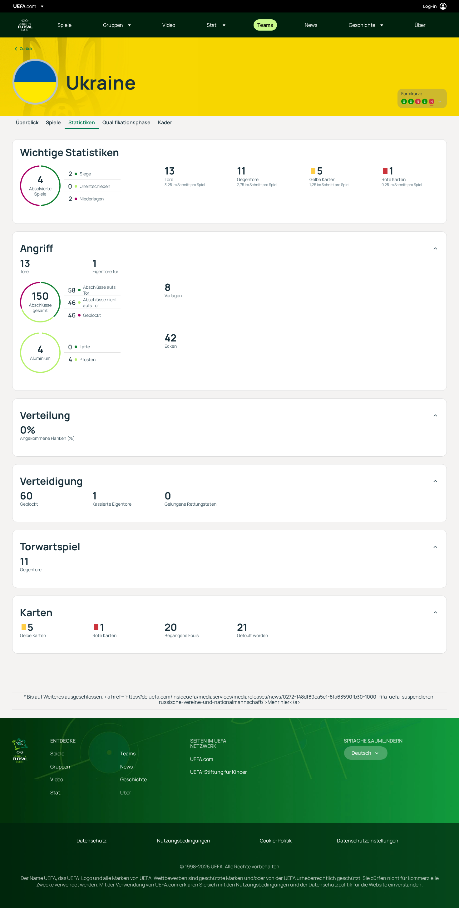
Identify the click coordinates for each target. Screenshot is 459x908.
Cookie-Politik (276, 840)
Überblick (27, 122)
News (126, 766)
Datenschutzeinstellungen (367, 840)
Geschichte (133, 779)
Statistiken (81, 122)
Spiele (53, 122)
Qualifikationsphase (126, 122)
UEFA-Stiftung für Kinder (218, 771)
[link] (64, 25)
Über (125, 792)
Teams (128, 753)
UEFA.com (201, 759)
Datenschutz (91, 840)
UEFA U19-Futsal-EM (25, 25)
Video (56, 779)
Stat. (55, 792)
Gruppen (60, 766)
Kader (165, 122)
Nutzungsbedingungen (183, 840)
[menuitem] (72, 25)
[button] (117, 25)
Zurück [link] (26, 48)
